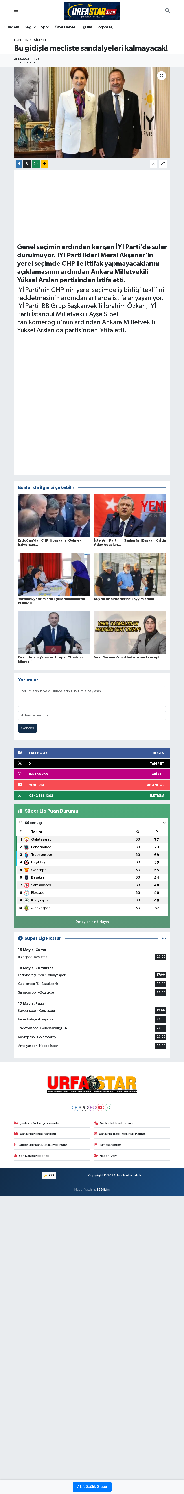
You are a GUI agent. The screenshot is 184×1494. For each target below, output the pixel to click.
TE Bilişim (103, 1189)
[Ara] (167, 11)
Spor (45, 27)
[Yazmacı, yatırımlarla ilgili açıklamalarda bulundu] (54, 574)
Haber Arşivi (108, 1155)
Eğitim (86, 27)
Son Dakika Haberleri (34, 1155)
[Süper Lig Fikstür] (164, 938)
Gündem (11, 27)
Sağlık (29, 27)
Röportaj (105, 27)
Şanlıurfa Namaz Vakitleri (38, 1133)
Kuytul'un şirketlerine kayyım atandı (124, 599)
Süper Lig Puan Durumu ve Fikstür (43, 1144)
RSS (51, 1175)
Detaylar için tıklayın (92, 922)
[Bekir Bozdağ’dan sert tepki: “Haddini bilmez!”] (54, 632)
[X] (84, 1107)
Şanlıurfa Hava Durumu (116, 1123)
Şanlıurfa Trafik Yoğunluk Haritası (122, 1133)
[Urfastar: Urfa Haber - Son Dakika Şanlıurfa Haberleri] (92, 10)
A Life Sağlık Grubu (92, 1487)
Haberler (21, 40)
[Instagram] (92, 1107)
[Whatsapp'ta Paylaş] (36, 164)
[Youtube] (100, 1107)
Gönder (27, 728)
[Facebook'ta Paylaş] (19, 164)
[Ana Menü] (16, 11)
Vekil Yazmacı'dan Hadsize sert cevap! (126, 657)
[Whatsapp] (108, 1107)
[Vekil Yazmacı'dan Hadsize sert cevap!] (130, 632)
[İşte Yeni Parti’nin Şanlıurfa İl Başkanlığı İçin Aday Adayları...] (130, 516)
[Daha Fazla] (44, 164)
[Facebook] (76, 1107)
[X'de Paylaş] (27, 164)
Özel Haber (65, 27)
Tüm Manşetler (110, 1144)
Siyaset (40, 40)
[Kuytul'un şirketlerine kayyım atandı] (130, 574)
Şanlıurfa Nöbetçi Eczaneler (40, 1123)
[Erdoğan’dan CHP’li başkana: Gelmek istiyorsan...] (54, 516)
